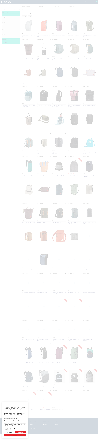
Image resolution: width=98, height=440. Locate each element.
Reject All (20, 432)
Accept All (15, 435)
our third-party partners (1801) (9, 408)
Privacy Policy (21, 426)
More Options (9, 432)
